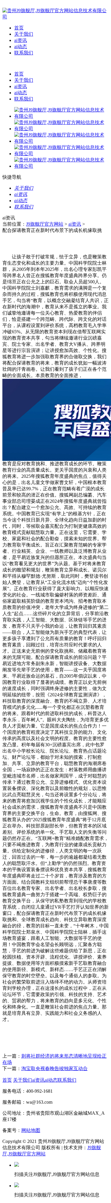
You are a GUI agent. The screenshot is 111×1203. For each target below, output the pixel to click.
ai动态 (20, 46)
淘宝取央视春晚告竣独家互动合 (54, 1068)
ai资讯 (20, 40)
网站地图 (30, 1130)
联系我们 (23, 52)
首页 (19, 27)
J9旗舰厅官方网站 (44, 224)
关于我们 (23, 34)
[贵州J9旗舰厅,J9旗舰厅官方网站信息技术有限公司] (55, 16)
